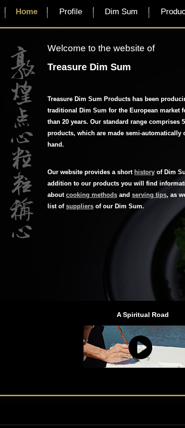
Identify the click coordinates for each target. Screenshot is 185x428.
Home (26, 11)
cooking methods (91, 194)
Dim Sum (121, 11)
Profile (70, 11)
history (144, 172)
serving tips (149, 194)
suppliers (79, 206)
